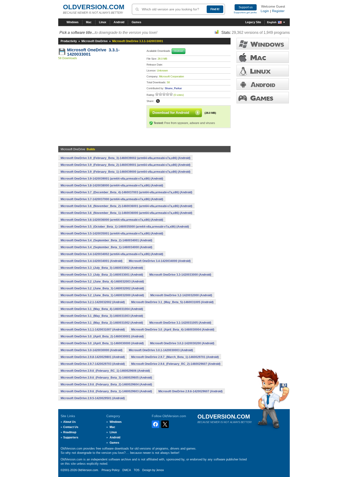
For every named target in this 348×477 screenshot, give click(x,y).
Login (265, 11)
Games (136, 22)
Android (119, 22)
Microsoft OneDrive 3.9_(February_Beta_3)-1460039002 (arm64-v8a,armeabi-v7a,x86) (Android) (125, 158)
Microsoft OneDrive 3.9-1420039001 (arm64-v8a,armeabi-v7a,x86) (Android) (112, 178)
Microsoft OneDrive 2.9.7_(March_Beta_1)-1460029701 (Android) (175, 357)
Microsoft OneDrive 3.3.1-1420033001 (93, 52)
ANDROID (262, 84)
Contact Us (70, 427)
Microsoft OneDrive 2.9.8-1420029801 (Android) (93, 357)
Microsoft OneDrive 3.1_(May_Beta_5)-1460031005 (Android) (172, 302)
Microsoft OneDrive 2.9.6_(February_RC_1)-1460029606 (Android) (105, 370)
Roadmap (69, 432)
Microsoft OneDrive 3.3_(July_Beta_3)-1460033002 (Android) (102, 267)
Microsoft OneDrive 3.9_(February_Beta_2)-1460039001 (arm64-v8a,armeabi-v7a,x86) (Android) (125, 165)
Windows (73, 22)
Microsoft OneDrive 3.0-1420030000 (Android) (91, 350)
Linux (102, 22)
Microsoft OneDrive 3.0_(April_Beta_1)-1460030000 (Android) (102, 343)
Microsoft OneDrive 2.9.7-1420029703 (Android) (93, 364)
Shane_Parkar (173, 88)
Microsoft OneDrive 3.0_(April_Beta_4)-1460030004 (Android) (172, 329)
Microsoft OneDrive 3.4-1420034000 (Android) (160, 261)
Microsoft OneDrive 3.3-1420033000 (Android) (180, 274)
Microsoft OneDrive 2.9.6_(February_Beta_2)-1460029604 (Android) (106, 384)
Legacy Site (253, 22)
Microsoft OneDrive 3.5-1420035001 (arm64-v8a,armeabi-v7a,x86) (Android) (112, 233)
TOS (136, 470)
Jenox (160, 470)
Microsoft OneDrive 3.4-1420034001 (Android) (91, 261)
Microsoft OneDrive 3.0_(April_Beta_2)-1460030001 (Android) (102, 336)
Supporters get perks (245, 12)
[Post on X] (158, 101)
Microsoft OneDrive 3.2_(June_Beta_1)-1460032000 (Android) (102, 295)
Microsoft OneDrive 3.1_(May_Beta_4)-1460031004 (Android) (102, 309)
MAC (262, 57)
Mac (89, 22)
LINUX (262, 70)
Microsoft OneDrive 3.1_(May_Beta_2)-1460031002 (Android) (102, 322)
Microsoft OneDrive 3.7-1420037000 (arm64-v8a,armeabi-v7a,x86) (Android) (112, 199)
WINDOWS (262, 43)
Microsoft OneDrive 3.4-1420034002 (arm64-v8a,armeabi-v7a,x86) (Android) (112, 254)
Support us (246, 7)
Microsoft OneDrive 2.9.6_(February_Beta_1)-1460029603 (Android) (106, 391)
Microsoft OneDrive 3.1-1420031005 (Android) (180, 322)
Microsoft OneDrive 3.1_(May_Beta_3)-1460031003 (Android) (102, 316)
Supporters (70, 437)
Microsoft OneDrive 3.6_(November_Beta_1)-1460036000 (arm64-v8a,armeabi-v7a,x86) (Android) (126, 213)
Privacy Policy (111, 470)
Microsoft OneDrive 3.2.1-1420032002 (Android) (93, 302)
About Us (69, 422)
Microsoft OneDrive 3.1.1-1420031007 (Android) (93, 329)
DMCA (126, 470)
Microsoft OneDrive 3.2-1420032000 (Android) (181, 295)
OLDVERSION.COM (93, 7)
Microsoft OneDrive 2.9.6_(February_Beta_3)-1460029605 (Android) (106, 377)
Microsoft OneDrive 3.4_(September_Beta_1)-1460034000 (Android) (106, 247)
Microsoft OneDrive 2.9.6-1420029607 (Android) (190, 391)
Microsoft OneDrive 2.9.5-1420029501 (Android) (93, 398)
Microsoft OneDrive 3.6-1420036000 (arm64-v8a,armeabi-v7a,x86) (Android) (112, 219)
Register (278, 11)
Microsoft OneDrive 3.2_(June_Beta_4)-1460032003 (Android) (102, 281)
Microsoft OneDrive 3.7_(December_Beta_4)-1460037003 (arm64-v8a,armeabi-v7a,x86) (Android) (126, 192)
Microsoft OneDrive (94, 41)
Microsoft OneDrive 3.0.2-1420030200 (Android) (182, 343)
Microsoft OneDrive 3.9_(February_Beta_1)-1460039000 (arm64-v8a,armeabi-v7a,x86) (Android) (125, 171)
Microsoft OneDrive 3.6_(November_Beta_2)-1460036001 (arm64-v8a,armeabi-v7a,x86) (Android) (126, 206)
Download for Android (170, 112)
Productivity (69, 41)
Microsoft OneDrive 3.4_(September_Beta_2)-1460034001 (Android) (106, 240)
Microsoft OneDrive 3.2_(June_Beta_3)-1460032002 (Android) (102, 288)
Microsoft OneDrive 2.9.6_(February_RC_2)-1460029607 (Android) (175, 364)
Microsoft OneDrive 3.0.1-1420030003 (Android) (161, 350)
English (272, 22)
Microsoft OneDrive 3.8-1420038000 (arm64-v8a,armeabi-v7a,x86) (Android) (112, 185)
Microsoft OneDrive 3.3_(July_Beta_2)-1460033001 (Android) (102, 274)
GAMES (262, 97)
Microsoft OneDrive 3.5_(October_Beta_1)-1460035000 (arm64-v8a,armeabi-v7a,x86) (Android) (125, 226)
